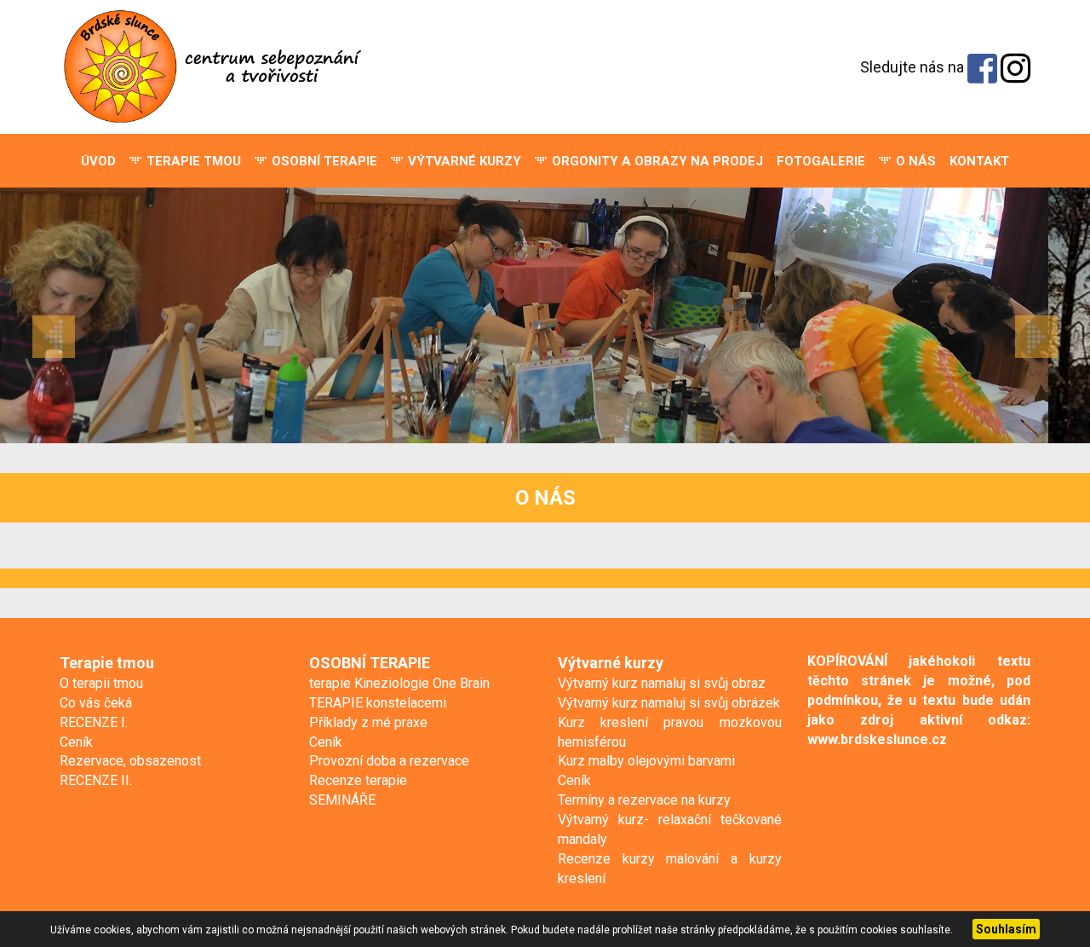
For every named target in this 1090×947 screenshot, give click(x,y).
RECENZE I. (94, 722)
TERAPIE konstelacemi (377, 703)
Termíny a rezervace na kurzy (644, 800)
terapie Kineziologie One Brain (399, 683)
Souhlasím (1006, 929)
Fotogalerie (821, 161)
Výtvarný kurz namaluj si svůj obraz (662, 683)
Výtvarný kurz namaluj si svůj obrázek (669, 703)
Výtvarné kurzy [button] (462, 161)
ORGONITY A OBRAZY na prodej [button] (655, 161)
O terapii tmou (101, 683)
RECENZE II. (96, 780)
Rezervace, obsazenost (130, 761)
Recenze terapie (358, 780)
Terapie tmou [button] (192, 161)
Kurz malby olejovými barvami (646, 761)
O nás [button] (914, 161)
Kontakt (979, 161)
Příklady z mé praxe (368, 722)
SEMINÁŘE (342, 800)
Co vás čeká (96, 703)
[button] (82, 315)
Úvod (98, 161)
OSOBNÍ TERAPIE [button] (322, 161)
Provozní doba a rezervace (389, 761)
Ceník (76, 742)
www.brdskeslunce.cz (877, 739)
